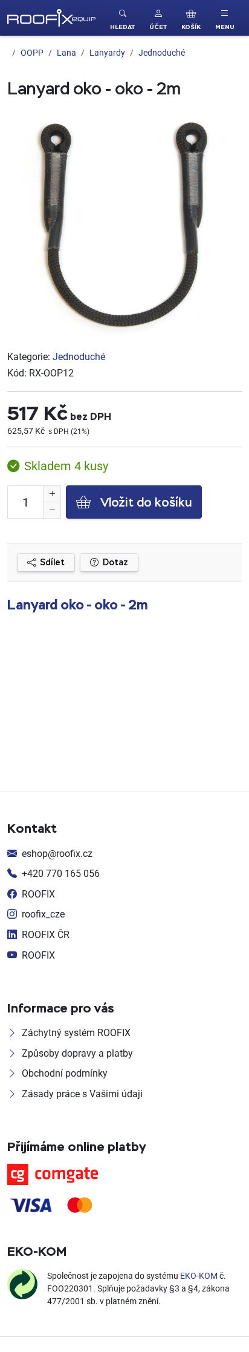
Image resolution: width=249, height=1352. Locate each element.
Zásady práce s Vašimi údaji (82, 1094)
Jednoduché (79, 356)
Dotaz (114, 562)
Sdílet (51, 562)
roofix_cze (43, 914)
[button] (158, 17)
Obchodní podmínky (65, 1073)
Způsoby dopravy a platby (77, 1053)
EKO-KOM (199, 1275)
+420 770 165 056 (61, 873)
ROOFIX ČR (46, 934)
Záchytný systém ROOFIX (76, 1032)
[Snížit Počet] (52, 510)
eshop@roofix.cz (57, 853)
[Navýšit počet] (52, 493)
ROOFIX (38, 894)
